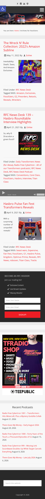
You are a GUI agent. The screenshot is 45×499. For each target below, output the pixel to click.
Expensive (33, 250)
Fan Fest (7, 253)
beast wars (21, 250)
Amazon (20, 93)
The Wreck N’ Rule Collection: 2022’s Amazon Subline (21, 46)
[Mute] (34, 194)
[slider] (41, 195)
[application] (22, 192)
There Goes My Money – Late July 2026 (18, 457)
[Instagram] (20, 3)
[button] (3, 9)
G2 (16, 96)
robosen (14, 260)
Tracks (34, 260)
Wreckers (16, 99)
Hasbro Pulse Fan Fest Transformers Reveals (18, 205)
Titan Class (24, 260)
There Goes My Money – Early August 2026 (20, 425)
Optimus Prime (20, 257)
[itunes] (27, 3)
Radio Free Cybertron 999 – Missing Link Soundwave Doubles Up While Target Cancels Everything (21, 448)
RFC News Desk (23, 89)
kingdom (7, 257)
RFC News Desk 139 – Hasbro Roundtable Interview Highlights (18, 118)
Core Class (35, 175)
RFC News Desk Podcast (20, 171)
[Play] (3, 193)
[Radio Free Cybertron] (22, 18)
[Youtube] (24, 3)
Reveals (7, 99)
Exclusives (30, 93)
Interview (27, 178)
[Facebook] (17, 3)
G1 (25, 253)
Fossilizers (8, 96)
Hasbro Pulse (33, 253)
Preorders (23, 96)
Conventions (22, 175)
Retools (32, 96)
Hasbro (18, 178)
